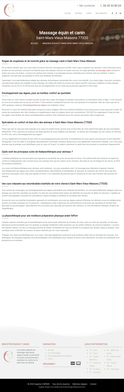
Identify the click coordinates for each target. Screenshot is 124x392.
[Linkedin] (120, 13)
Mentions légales (80, 384)
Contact (93, 384)
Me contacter (87, 5)
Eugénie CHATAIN (42, 384)
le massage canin (103, 70)
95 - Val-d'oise (113, 369)
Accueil (68, 13)
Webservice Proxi (79, 387)
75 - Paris (93, 353)
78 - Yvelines (95, 369)
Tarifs (88, 13)
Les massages (54, 353)
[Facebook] (112, 13)
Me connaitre (101, 13)
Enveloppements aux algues (60, 356)
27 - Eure (93, 350)
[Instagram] (116, 13)
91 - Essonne (95, 372)
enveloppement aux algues (35, 105)
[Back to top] (119, 382)
